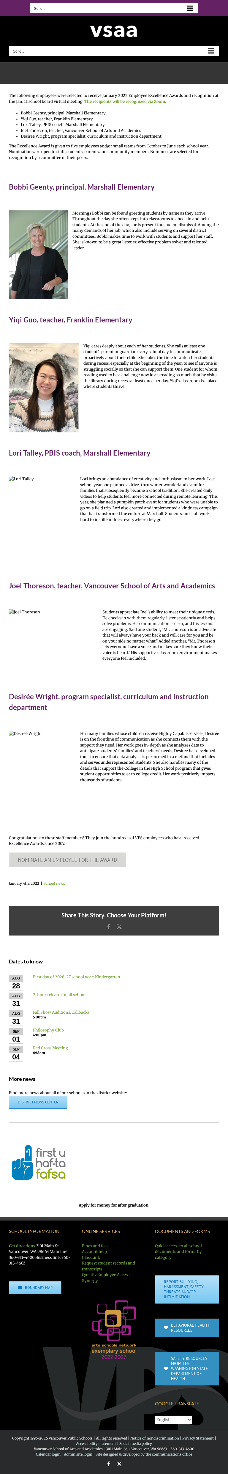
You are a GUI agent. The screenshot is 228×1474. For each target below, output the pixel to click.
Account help (94, 1251)
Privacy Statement (198, 1438)
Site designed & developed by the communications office (144, 1454)
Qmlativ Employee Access (105, 1274)
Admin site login (78, 1454)
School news (54, 883)
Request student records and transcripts (108, 1266)
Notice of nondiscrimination (154, 1438)
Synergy (90, 1280)
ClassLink (91, 1257)
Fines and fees (95, 1245)
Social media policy (135, 1443)
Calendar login (48, 1454)
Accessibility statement (96, 1443)
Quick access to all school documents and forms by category (178, 1251)
